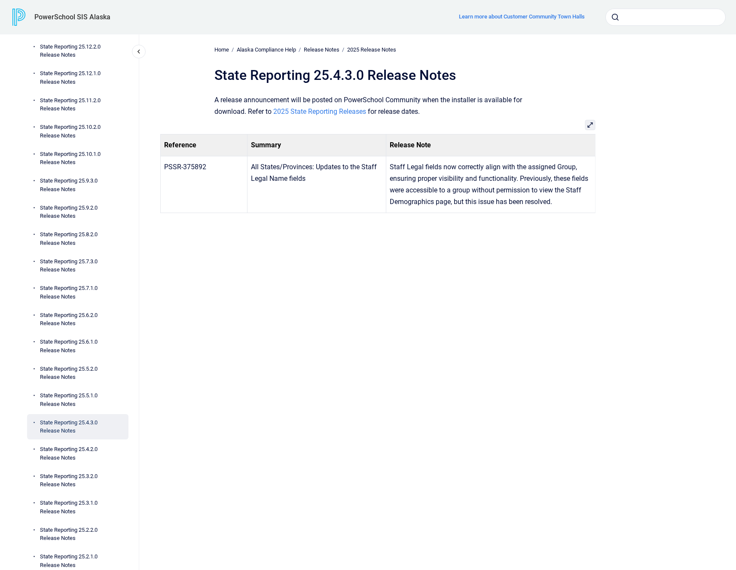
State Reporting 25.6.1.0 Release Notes (69, 346)
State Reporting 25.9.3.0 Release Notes (69, 184)
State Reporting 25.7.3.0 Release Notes (69, 265)
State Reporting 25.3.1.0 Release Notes (69, 507)
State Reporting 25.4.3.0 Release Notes (69, 426)
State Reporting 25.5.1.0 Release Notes (69, 399)
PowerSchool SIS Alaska (72, 17)
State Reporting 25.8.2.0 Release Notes (69, 238)
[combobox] (665, 17)
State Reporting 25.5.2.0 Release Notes (69, 373)
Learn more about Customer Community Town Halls (522, 16)
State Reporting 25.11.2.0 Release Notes (70, 104)
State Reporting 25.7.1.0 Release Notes (69, 292)
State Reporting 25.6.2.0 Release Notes (69, 319)
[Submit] (615, 17)
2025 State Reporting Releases (319, 111)
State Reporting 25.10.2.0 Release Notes (70, 131)
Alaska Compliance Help (266, 49)
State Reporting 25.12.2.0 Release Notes (70, 50)
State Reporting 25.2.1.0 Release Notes (69, 560)
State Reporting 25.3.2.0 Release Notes (69, 480)
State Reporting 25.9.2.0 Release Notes (69, 211)
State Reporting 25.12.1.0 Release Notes (70, 77)
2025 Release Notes (371, 49)
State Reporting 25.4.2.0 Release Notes (69, 453)
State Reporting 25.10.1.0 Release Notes (70, 158)
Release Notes (321, 49)
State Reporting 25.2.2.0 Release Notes (69, 534)
